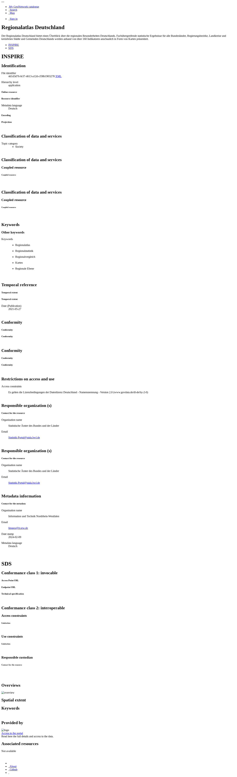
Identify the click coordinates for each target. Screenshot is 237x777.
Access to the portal (12, 733)
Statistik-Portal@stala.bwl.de (24, 437)
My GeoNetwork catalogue (23, 6)
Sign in (13, 18)
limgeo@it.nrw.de (18, 528)
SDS (11, 47)
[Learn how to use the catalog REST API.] (8, 772)
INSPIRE (13, 44)
